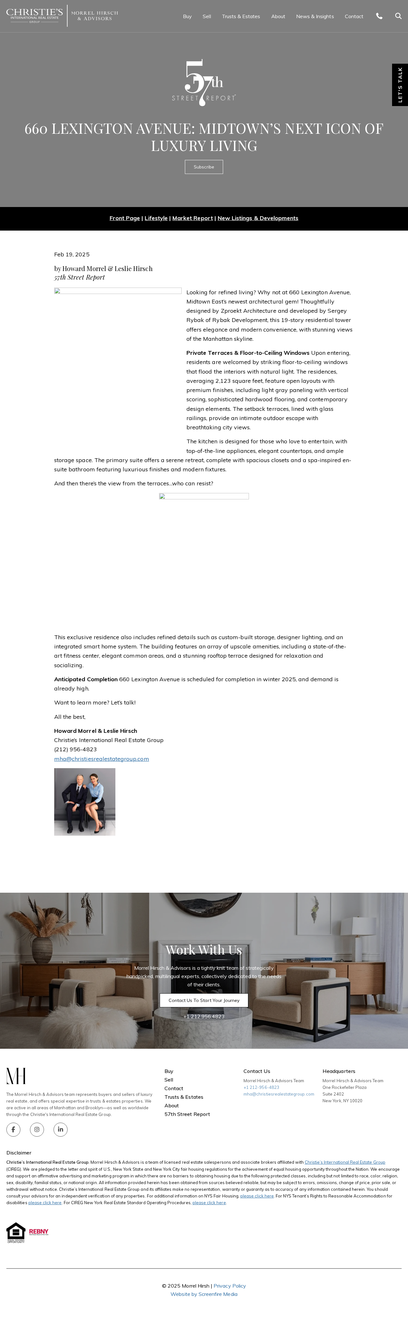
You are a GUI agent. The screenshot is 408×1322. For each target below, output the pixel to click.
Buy (187, 16)
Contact (354, 16)
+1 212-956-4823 (261, 1087)
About (278, 16)
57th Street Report (187, 1114)
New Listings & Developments (258, 218)
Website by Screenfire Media (204, 1294)
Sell (207, 16)
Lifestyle (156, 218)
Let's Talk (400, 85)
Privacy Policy (230, 1286)
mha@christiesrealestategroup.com (279, 1094)
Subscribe (204, 167)
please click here (257, 1195)
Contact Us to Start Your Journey (204, 1000)
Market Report (192, 218)
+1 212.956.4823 (204, 1016)
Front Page (125, 218)
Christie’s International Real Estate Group (345, 1162)
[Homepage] (62, 16)
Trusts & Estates (241, 16)
